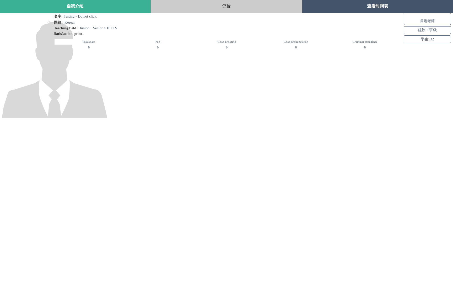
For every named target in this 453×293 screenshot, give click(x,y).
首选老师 (427, 21)
